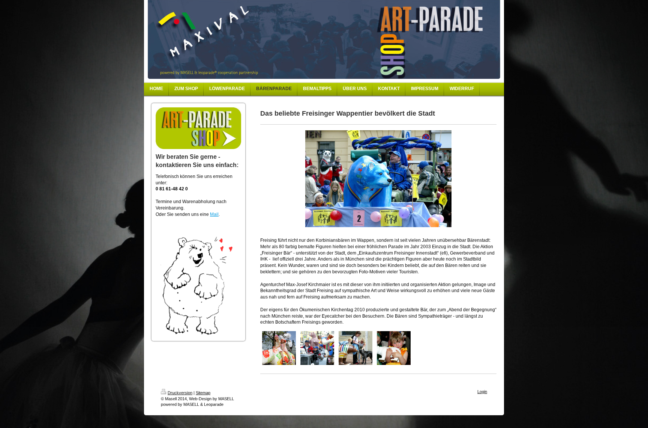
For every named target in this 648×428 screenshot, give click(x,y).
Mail (214, 214)
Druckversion (180, 392)
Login (482, 391)
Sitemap (203, 392)
